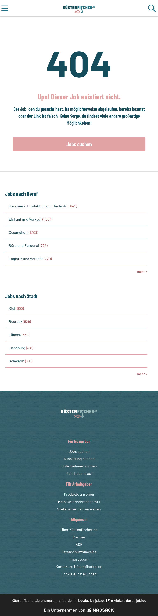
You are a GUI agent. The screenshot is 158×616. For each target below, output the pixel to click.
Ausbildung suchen (79, 458)
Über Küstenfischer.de (79, 529)
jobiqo (141, 600)
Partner (79, 537)
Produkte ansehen (79, 494)
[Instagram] (83, 428)
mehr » (142, 271)
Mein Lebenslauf (79, 473)
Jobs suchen (79, 144)
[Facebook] (76, 428)
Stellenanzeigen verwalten (79, 509)
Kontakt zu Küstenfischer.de (79, 566)
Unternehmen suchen (79, 466)
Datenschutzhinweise (79, 551)
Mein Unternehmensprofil (79, 501)
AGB (79, 544)
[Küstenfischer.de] (79, 8)
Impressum (79, 559)
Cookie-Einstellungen (79, 574)
